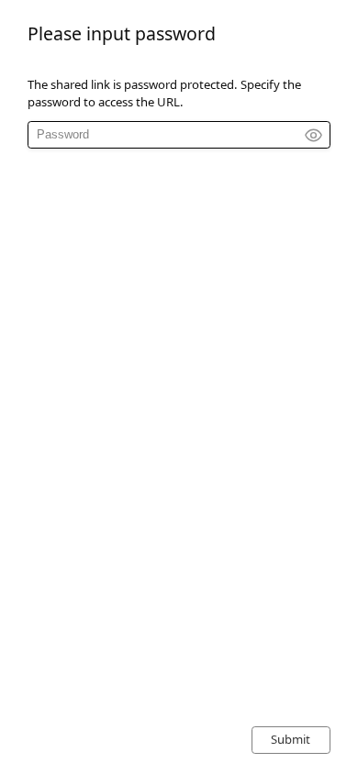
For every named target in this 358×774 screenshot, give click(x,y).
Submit (290, 739)
